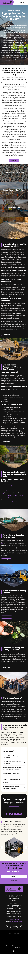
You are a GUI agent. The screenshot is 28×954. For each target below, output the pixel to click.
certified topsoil (19, 50)
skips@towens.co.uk (16, 921)
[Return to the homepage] (7, 2)
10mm (20, 492)
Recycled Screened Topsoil (9, 502)
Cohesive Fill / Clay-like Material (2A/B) (13, 496)
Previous (2, 229)
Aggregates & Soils (14, 10)
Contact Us (14, 160)
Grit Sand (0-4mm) (8, 488)
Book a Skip (14, 876)
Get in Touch (14, 880)
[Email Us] (20, 926)
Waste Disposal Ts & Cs (14, 941)
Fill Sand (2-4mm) (7, 486)
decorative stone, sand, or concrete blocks (13, 54)
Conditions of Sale (14, 943)
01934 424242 (14, 814)
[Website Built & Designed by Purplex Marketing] (14, 951)
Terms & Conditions (14, 933)
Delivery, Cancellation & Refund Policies (14, 939)
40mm (4, 494)
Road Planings (6, 504)
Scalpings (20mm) (7, 490)
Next (26, 229)
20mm (24, 492)
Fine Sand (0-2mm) (8, 484)
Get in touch (14, 808)
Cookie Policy (14, 937)
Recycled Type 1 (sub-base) (10, 500)
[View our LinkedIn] (16, 926)
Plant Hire (6, 560)
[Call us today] (24, 2)
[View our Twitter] (11, 926)
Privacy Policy (14, 935)
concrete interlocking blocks (17, 27)
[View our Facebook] (7, 926)
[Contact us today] (21, 2)
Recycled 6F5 (6, 498)
